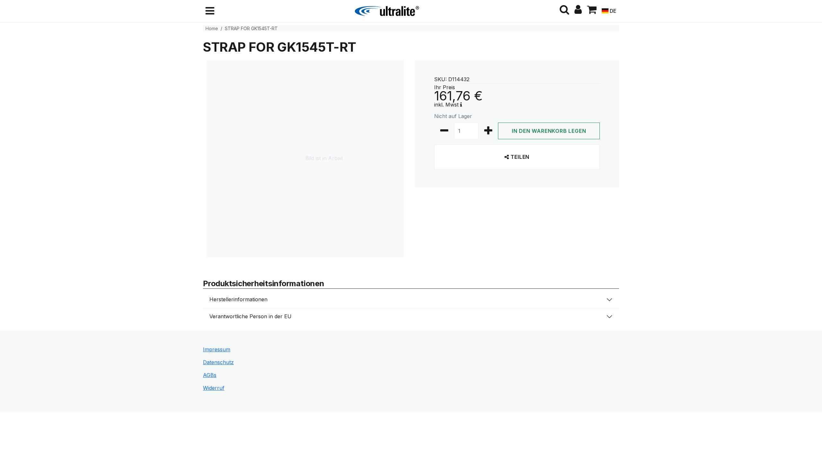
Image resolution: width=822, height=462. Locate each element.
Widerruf (213, 388)
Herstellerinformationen (238, 299)
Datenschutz (218, 362)
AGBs (209, 375)
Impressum (216, 349)
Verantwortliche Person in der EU (250, 316)
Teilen (519, 157)
